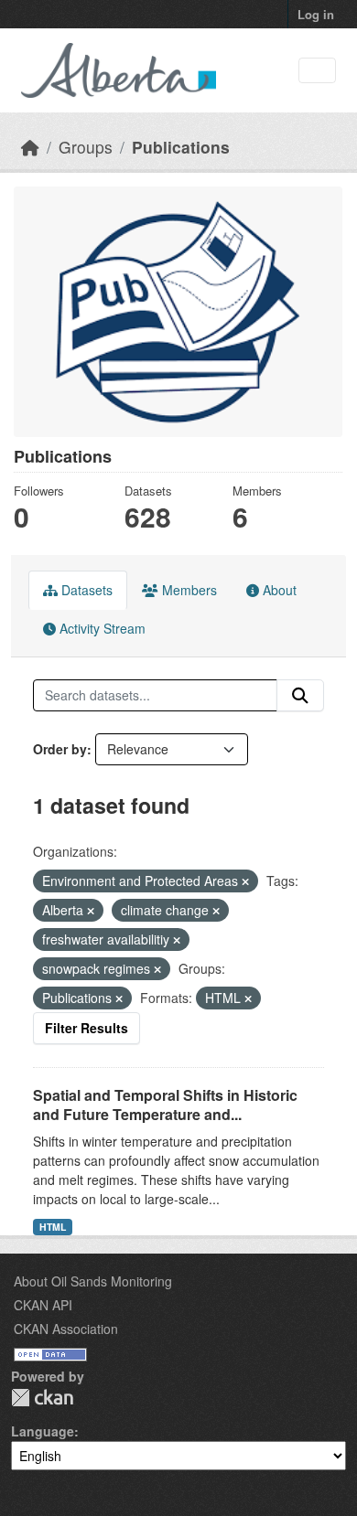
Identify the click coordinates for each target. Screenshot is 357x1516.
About (278, 590)
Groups (86, 146)
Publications (181, 146)
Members (187, 590)
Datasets (85, 590)
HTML (52, 1226)
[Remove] (245, 881)
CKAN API (43, 1305)
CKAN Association (66, 1328)
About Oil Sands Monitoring (93, 1281)
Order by (60, 749)
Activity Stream (101, 628)
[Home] (30, 146)
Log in (316, 14)
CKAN (42, 1397)
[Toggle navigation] (317, 71)
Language (42, 1431)
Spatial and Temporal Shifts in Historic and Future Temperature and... (165, 1104)
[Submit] (300, 695)
